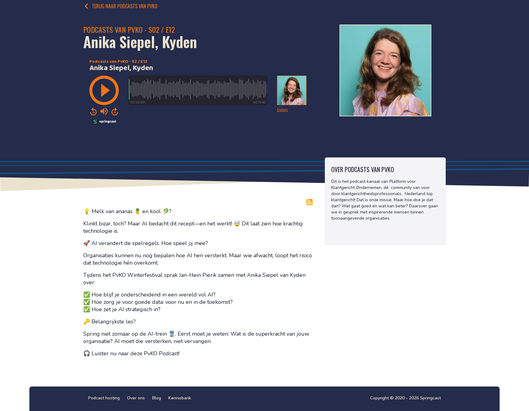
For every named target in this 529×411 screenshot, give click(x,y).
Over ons (136, 398)
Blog (156, 398)
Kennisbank (179, 398)
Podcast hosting (104, 398)
